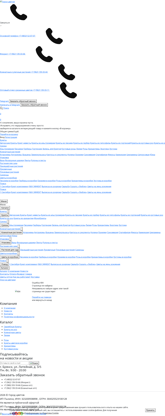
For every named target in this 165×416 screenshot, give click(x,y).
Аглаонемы (5, 154)
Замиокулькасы (38, 154)
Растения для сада (8, 163)
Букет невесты (24, 143)
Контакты (4, 274)
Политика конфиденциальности (19, 316)
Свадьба (66, 186)
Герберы (28, 149)
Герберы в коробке (28, 180)
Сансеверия (89, 154)
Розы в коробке (63, 180)
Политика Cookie (50, 413)
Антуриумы (16, 154)
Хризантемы (94, 149)
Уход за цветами (8, 279)
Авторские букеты (8, 143)
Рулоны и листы (38, 160)
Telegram (4, 101)
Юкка (152, 154)
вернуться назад (44, 300)
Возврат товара (24, 274)
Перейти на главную (41, 297)
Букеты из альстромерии (43, 143)
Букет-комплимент (20, 186)
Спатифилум (102, 154)
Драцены (26, 154)
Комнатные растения (10, 151)
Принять (150, 410)
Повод (3, 183)
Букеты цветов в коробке (16, 343)
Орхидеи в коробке (46, 180)
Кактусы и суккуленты (57, 154)
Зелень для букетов (52, 149)
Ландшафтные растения (11, 166)
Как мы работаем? (21, 277)
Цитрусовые (144, 154)
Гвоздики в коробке (9, 180)
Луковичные (6, 169)
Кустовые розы (68, 149)
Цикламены (131, 154)
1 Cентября (5, 186)
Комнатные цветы (12, 332)
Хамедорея (121, 154)
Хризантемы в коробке (82, 180)
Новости (24, 271)
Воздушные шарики (14, 160)
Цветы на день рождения (99, 186)
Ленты (27, 160)
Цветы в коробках (8, 177)
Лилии (79, 149)
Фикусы (111, 154)
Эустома (113, 149)
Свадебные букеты (13, 326)
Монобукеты (40, 218)
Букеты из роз (6, 218)
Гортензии (37, 149)
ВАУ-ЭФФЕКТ (35, 186)
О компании (14, 271)
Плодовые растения (9, 172)
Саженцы (4, 175)
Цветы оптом (6, 277)
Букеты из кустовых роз (142, 143)
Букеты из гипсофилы (100, 143)
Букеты (3, 140)
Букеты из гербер (81, 143)
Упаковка (4, 157)
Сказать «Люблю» (78, 186)
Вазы (2, 160)
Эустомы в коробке (102, 180)
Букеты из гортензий (121, 143)
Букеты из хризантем (24, 218)
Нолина (71, 154)
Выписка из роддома (51, 186)
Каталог (5, 207)
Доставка (35, 277)
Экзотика (104, 149)
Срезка (3, 146)
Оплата (13, 274)
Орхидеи (79, 154)
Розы (85, 149)
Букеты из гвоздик (64, 143)
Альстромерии (7, 149)
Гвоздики (18, 149)
